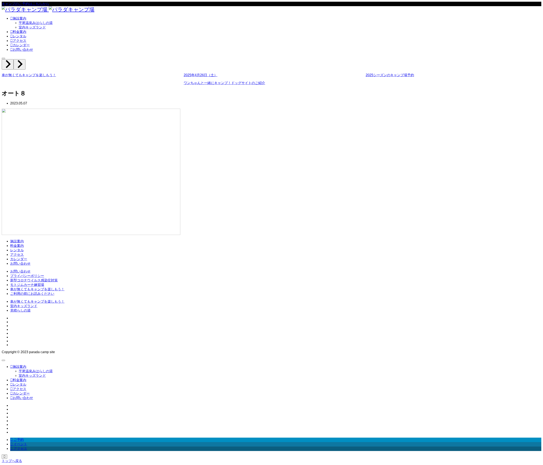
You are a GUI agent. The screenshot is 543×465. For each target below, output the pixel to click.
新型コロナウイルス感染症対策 (34, 280)
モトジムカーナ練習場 (27, 285)
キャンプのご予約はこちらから (25, 4)
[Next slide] (19, 64)
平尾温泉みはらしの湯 (36, 23)
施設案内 (17, 241)
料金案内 (17, 245)
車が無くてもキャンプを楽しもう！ (37, 289)
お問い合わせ (20, 263)
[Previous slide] (8, 64)
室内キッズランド (32, 27)
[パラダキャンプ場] (48, 9)
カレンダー (18, 259)
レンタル (17, 250)
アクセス (17, 254)
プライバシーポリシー (27, 276)
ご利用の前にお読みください (32, 293)
